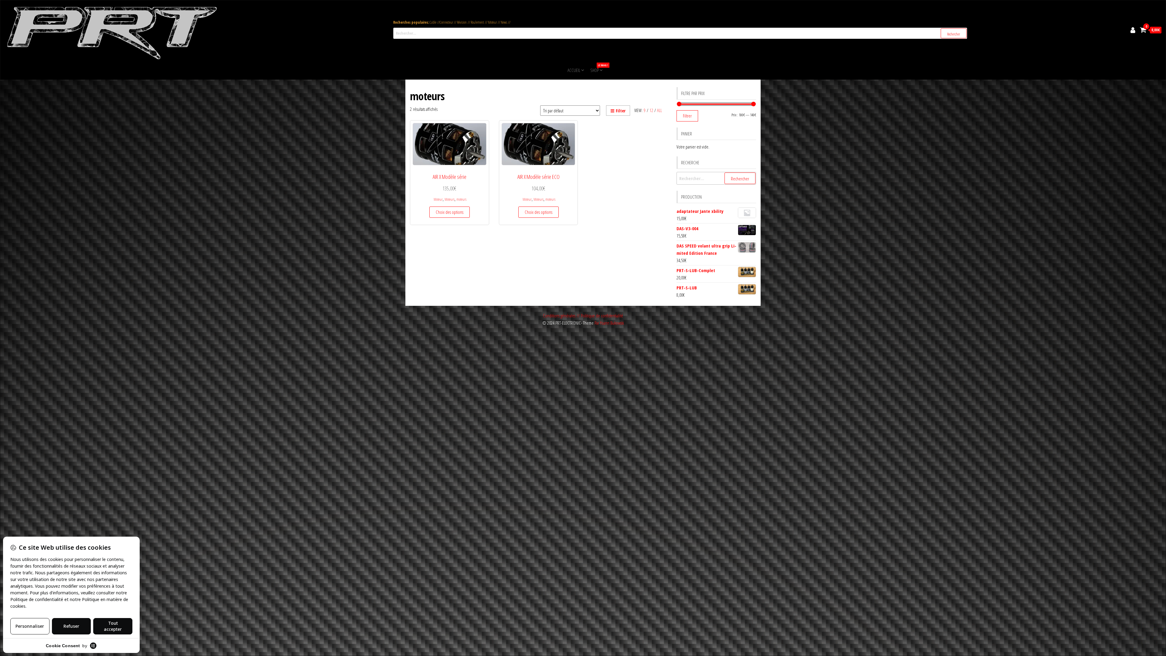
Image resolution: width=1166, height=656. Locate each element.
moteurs (461, 199)
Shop (596, 68)
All (659, 110)
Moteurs (450, 199)
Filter (621, 111)
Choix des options (449, 212)
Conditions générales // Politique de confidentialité (583, 316)
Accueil (574, 70)
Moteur (438, 199)
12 (651, 110)
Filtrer (687, 116)
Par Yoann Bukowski (609, 323)
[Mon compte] (1132, 29)
